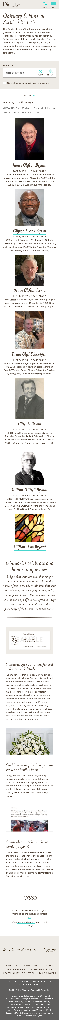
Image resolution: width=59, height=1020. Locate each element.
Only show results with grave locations (28, 82)
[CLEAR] (40, 72)
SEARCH (8, 65)
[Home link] (11, 4)
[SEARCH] (51, 71)
